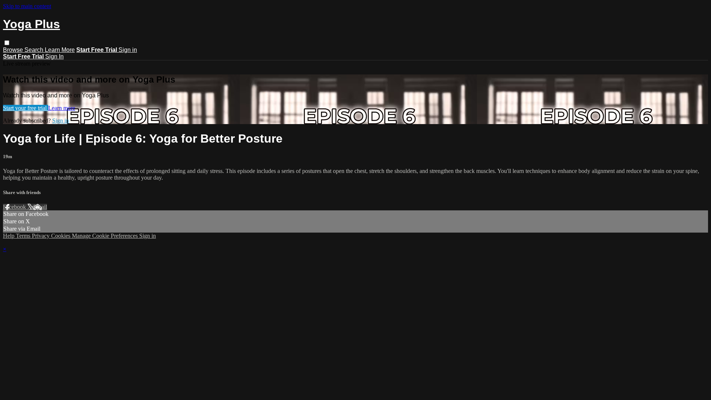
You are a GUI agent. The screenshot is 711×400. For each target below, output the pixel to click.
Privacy (41, 236)
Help (9, 236)
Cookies (61, 236)
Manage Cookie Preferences (105, 236)
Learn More (60, 50)
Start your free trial (25, 108)
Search (34, 50)
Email (40, 207)
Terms (24, 236)
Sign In (54, 56)
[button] (6, 42)
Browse (13, 50)
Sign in (127, 50)
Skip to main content (27, 6)
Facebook (15, 207)
